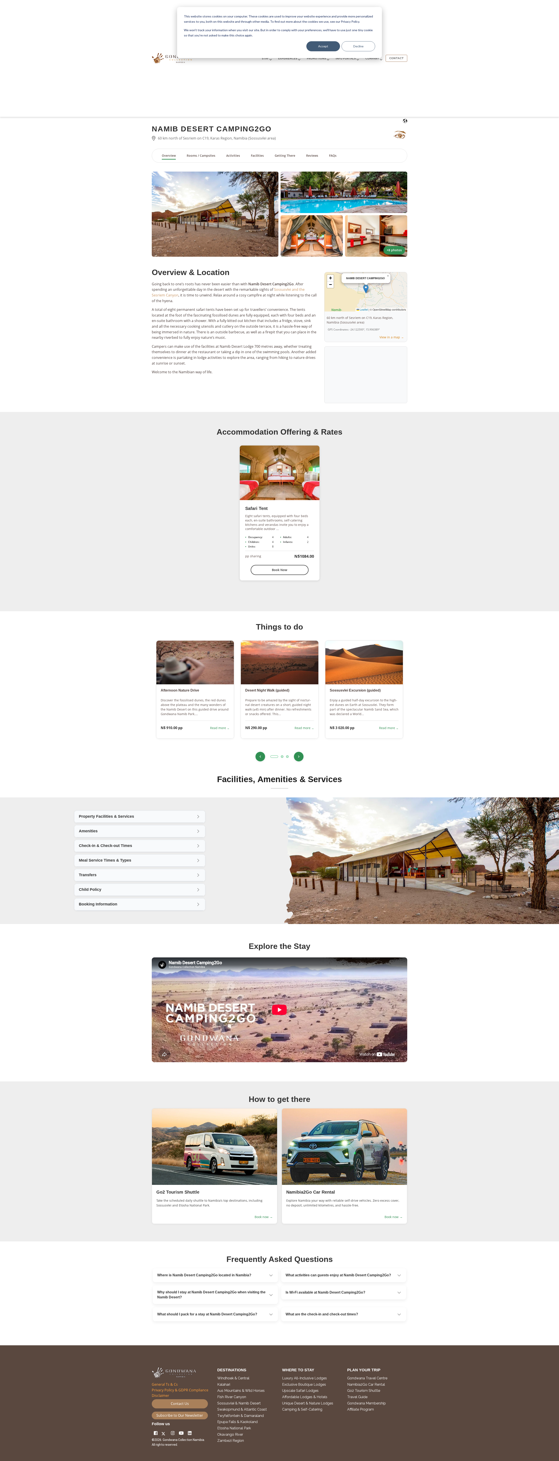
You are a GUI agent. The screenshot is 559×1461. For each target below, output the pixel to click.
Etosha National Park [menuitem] (234, 1428)
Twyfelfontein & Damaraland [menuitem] (240, 1416)
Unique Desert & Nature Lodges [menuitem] (307, 1403)
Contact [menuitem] (396, 58)
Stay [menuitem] (265, 58)
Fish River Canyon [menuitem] (231, 1397)
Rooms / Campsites (201, 155)
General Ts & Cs (165, 1384)
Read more (218, 728)
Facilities (257, 155)
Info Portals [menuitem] (346, 58)
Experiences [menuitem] (287, 58)
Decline (358, 46)
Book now (264, 1217)
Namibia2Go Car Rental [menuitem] (366, 1385)
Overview (169, 155)
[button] (215, 214)
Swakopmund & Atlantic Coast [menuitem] (242, 1409)
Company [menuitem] (372, 58)
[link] (139, 861)
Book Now (279, 570)
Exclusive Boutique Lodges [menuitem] (304, 1385)
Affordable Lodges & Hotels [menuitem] (304, 1397)
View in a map (390, 337)
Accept (323, 46)
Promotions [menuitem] (316, 58)
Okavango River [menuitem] (230, 1435)
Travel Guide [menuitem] (357, 1397)
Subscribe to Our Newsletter (179, 1415)
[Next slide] (299, 756)
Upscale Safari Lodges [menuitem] (300, 1391)
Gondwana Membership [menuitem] (366, 1403)
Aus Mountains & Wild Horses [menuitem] (241, 1391)
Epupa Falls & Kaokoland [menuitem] (237, 1422)
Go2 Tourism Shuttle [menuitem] (363, 1391)
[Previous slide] (260, 756)
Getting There (285, 155)
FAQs (332, 155)
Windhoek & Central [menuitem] (233, 1378)
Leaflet (363, 309)
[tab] (274, 756)
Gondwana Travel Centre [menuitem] (367, 1378)
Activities (233, 155)
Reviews (312, 155)
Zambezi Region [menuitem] (230, 1441)
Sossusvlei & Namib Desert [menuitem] (239, 1403)
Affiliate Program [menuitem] (360, 1409)
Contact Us (180, 1403)
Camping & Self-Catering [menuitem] (302, 1409)
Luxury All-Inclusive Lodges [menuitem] (304, 1378)
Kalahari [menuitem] (223, 1385)
